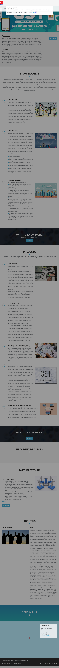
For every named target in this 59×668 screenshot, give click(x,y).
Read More (33, 12)
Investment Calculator (47, 2)
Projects (20, 2)
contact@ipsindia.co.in (47, 635)
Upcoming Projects (27, 2)
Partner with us (55, 2)
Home (4, 2)
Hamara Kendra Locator (36, 2)
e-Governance (14, 2)
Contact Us (12, 8)
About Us (9, 2)
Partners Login (6, 8)
